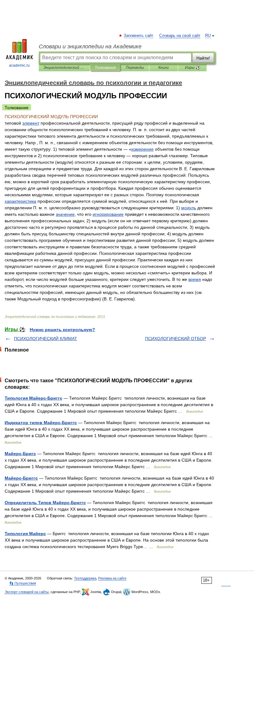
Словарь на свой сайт (179, 35)
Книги (163, 67)
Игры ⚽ (192, 67)
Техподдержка (85, 578)
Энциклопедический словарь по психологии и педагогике (64, 67)
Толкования (105, 67)
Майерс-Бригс (20, 453)
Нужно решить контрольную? (62, 329)
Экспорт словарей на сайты (27, 592)
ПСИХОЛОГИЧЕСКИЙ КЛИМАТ (45, 338)
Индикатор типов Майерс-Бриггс (41, 422)
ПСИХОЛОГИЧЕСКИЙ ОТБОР (175, 338)
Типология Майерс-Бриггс (33, 398)
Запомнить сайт (138, 35)
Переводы (135, 67)
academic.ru (19, 65)
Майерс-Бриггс (21, 478)
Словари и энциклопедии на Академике (90, 46)
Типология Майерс (25, 533)
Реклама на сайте (112, 578)
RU (208, 35)
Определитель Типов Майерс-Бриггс (45, 502)
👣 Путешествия (22, 583)
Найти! (203, 57)
